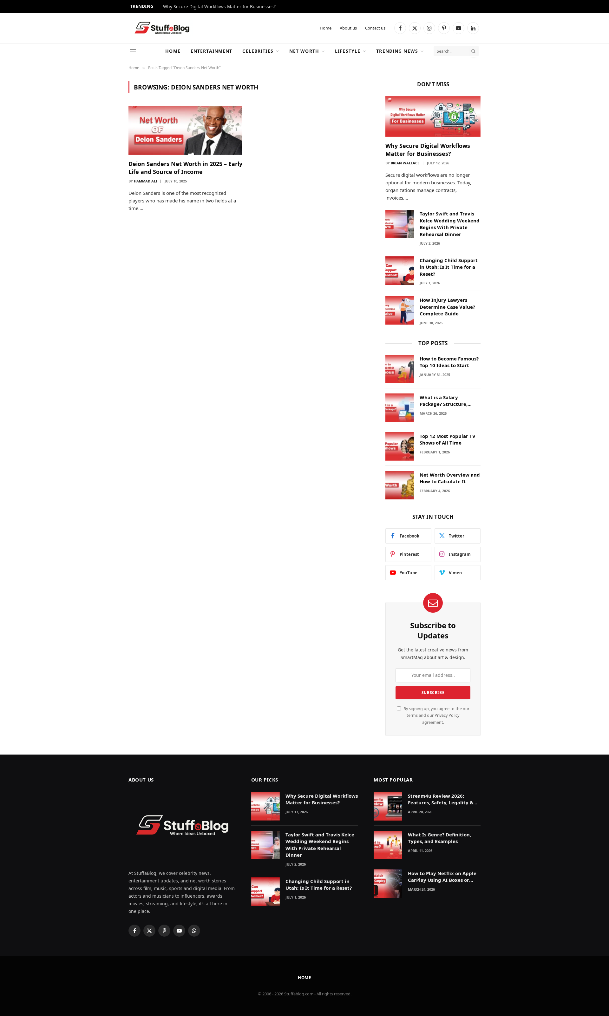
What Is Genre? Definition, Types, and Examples (439, 837)
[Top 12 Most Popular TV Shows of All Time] (399, 446)
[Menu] (133, 51)
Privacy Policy (447, 715)
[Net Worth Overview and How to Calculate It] (399, 485)
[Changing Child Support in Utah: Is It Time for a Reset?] (399, 270)
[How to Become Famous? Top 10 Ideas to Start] (399, 369)
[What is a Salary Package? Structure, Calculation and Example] (399, 407)
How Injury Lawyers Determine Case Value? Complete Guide (447, 307)
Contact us (375, 28)
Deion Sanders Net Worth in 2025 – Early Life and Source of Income (185, 167)
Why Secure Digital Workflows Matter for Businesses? (219, 7)
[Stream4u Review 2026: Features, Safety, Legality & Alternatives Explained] (388, 806)
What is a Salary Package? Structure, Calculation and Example (450, 401)
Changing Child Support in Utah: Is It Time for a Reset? (449, 267)
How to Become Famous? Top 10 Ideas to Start (449, 361)
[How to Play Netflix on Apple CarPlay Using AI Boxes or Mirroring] (388, 883)
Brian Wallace (405, 163)
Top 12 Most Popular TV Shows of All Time (447, 439)
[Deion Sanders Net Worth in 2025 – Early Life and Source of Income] (185, 130)
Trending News (397, 51)
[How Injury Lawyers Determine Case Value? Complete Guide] (399, 310)
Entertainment (211, 51)
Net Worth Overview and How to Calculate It (450, 478)
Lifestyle (347, 51)
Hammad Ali (145, 181)
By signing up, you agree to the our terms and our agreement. (436, 715)
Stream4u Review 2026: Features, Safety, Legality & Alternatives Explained (440, 799)
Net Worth (304, 51)
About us (348, 28)
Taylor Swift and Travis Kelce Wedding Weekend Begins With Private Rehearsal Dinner (450, 223)
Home (325, 28)
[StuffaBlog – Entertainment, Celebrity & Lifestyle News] (161, 28)
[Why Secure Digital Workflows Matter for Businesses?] (433, 116)
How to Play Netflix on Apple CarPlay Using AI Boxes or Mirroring (442, 877)
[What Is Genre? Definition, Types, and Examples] (388, 845)
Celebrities (257, 51)
